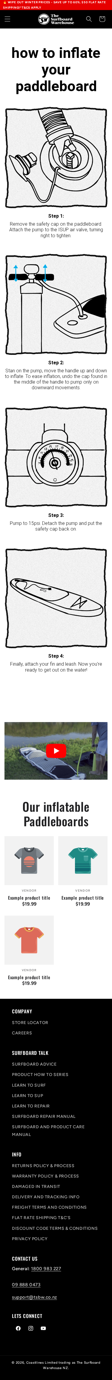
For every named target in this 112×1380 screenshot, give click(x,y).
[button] (7, 19)
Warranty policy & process (45, 1176)
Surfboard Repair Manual (44, 1116)
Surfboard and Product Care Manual (48, 1130)
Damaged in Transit (36, 1186)
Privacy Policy (29, 1238)
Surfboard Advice (34, 1064)
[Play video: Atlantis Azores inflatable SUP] (56, 751)
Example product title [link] (29, 897)
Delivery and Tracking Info (46, 1196)
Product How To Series (40, 1074)
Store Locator (30, 1022)
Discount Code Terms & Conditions (55, 1228)
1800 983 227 (46, 1268)
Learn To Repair (31, 1106)
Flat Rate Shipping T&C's (41, 1217)
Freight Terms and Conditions (49, 1207)
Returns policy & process (43, 1165)
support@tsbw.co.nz (34, 1297)
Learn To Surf (29, 1085)
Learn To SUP (27, 1095)
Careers (22, 1033)
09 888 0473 (26, 1284)
